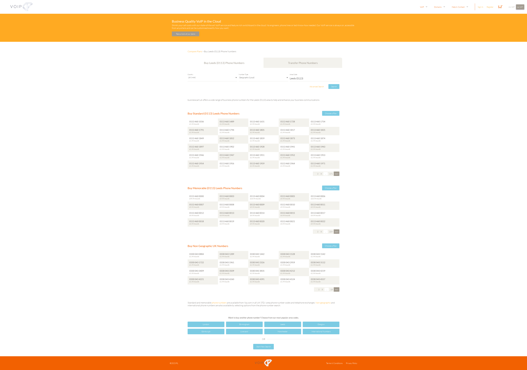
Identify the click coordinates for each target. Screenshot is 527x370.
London (206, 324)
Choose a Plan (331, 113)
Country (190, 74)
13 (331, 289)
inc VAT (512, 7)
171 (331, 174)
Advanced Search (317, 86)
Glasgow (321, 324)
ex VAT (520, 7)
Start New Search (263, 346)
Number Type (243, 74)
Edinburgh (206, 331)
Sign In (480, 7)
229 (331, 231)
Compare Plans (195, 51)
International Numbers (321, 331)
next (336, 174)
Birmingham (244, 324)
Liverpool (244, 331)
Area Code (293, 74)
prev (310, 174)
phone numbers (219, 302)
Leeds (282, 324)
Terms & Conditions (334, 363)
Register (490, 7)
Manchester (283, 331)
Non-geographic (323, 302)
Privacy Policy (351, 363)
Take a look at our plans (185, 34)
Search (334, 86)
